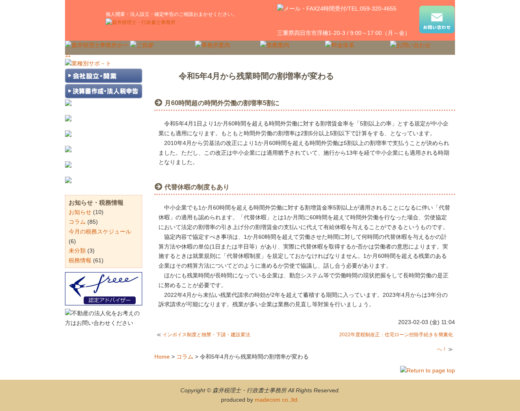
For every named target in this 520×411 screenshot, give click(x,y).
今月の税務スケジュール (100, 231)
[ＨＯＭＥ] (97, 55)
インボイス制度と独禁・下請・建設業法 (206, 334)
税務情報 (80, 260)
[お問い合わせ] (437, 21)
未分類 (77, 250)
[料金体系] (339, 45)
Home (162, 356)
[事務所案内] (212, 45)
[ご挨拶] (142, 45)
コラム (184, 356)
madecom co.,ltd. (277, 399)
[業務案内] (274, 45)
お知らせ (80, 212)
